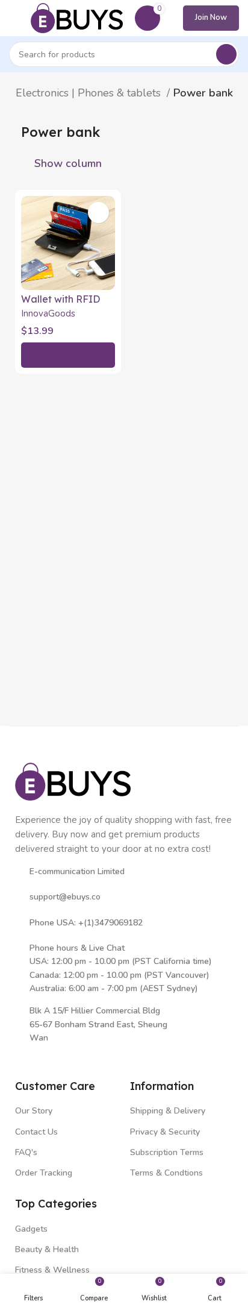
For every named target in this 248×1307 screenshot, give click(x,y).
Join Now (211, 17)
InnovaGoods (48, 313)
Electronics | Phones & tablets (90, 93)
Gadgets (31, 1229)
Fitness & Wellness (52, 1270)
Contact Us (36, 1132)
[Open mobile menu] (14, 18)
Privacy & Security (165, 1132)
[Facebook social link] (24, 1055)
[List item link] (124, 897)
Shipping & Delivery (167, 1110)
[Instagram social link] (58, 1055)
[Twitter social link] (41, 1055)
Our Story (33, 1110)
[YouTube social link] (76, 1055)
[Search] (226, 54)
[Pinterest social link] (93, 1055)
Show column (68, 163)
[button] (68, 355)
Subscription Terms (166, 1152)
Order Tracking (43, 1173)
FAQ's (26, 1152)
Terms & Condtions (166, 1173)
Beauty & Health (47, 1249)
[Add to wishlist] (98, 212)
